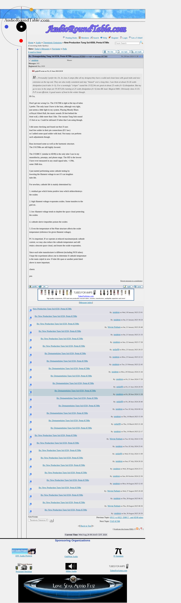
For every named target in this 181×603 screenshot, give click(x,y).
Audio (38, 42)
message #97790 (101, 56)
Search (96, 38)
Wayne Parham (114, 327)
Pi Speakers (118, 556)
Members (85, 38)
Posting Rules (71, 38)
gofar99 (116, 349)
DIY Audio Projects (24, 556)
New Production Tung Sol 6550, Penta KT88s (52, 309)
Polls (65, 49)
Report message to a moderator (131, 281)
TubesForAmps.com (118, 570)
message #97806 (79, 56)
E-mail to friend (34, 52)
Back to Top (86, 526)
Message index (86, 302)
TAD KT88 (115, 521)
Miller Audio (71, 571)
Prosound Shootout (24, 571)
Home (30, 42)
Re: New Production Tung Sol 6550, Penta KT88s (56, 316)
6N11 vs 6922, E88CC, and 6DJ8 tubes (126, 517)
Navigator (56, 49)
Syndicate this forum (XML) (124, 529)
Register (114, 38)
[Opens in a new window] (72, 602)
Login (124, 38)
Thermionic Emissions (52, 42)
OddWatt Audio (71, 556)
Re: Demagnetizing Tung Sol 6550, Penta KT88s (50, 56)
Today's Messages (42, 49)
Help (104, 38)
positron (35, 60)
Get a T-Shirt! (137, 38)
